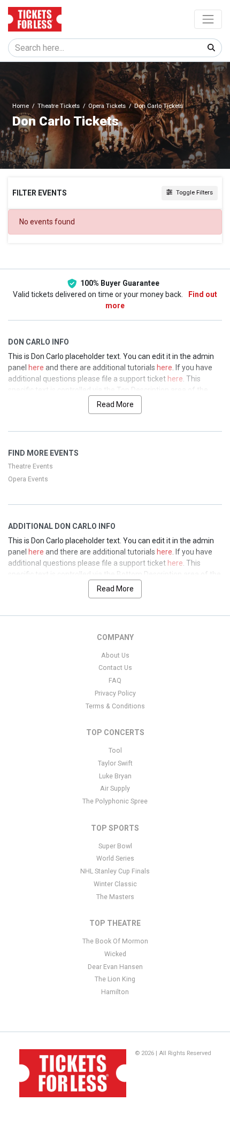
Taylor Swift (115, 763)
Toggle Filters (193, 192)
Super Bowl (115, 846)
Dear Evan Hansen (115, 967)
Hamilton (115, 992)
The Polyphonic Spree (115, 801)
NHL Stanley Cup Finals (115, 871)
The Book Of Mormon (115, 941)
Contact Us (115, 667)
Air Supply (115, 788)
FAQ (115, 680)
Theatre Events (30, 466)
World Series (115, 858)
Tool (115, 750)
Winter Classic (115, 884)
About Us (115, 655)
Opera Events (28, 479)
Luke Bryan (115, 776)
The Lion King (115, 979)
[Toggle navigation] (208, 19)
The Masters (115, 897)
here (36, 367)
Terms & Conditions (115, 706)
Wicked (115, 954)
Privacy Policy (115, 693)
